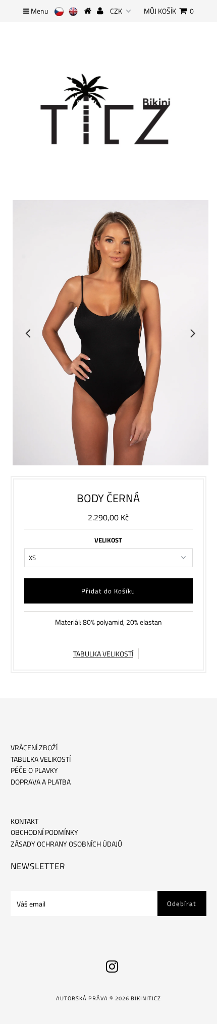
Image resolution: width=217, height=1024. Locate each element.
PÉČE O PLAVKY (34, 770)
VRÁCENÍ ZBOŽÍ (34, 747)
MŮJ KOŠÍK (169, 11)
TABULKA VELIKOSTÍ (103, 653)
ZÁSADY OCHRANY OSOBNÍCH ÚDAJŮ (66, 843)
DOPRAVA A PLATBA (41, 781)
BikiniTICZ (146, 998)
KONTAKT (24, 821)
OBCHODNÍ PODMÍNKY (44, 832)
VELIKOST (108, 540)
